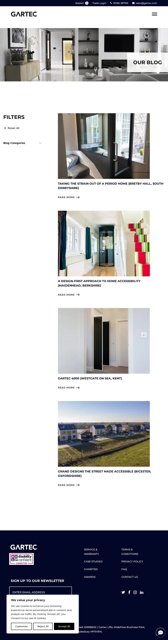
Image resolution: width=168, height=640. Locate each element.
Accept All (64, 626)
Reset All (13, 128)
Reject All (43, 626)
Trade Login (99, 3)
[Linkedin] (141, 593)
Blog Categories (14, 143)
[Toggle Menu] (154, 14)
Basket (81, 3)
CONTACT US (129, 576)
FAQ (124, 569)
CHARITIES (91, 569)
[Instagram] (135, 593)
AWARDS (89, 576)
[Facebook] (129, 593)
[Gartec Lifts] (24, 14)
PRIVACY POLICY (132, 561)
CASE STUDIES (93, 561)
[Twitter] (123, 593)
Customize (21, 626)
